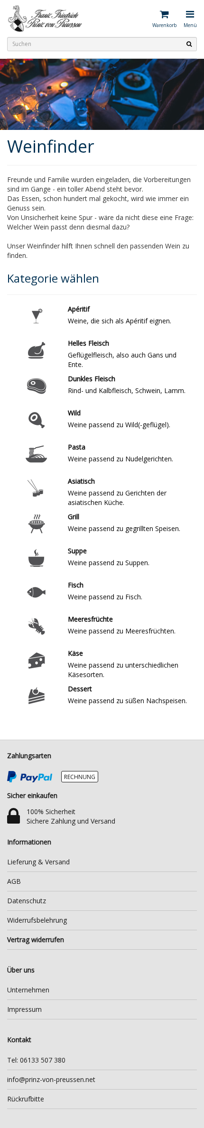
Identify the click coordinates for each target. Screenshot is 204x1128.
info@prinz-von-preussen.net (51, 1079)
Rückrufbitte (25, 1098)
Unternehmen (28, 989)
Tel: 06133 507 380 (36, 1059)
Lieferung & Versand (38, 861)
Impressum (24, 1009)
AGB (14, 881)
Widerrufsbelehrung (37, 920)
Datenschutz (26, 900)
